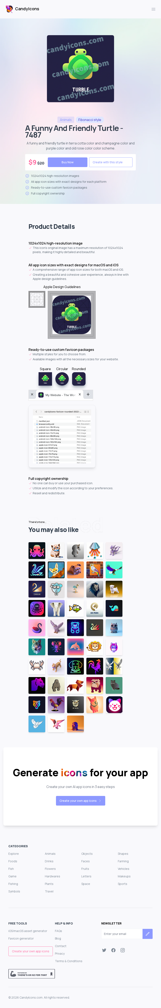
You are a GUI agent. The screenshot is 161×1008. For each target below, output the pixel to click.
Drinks (49, 861)
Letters (86, 876)
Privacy (60, 953)
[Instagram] (123, 950)
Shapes (123, 854)
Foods (12, 861)
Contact (60, 946)
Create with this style (108, 162)
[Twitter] (104, 950)
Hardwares (52, 876)
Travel (49, 891)
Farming (123, 861)
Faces (85, 861)
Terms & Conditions (68, 961)
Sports (122, 884)
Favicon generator (21, 938)
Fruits (85, 869)
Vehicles (123, 869)
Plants (49, 884)
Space (85, 884)
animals (66, 119)
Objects (87, 854)
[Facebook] (113, 950)
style (89, 119)
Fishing (13, 884)
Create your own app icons (78, 801)
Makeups (124, 876)
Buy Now (68, 162)
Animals (50, 854)
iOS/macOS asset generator (27, 931)
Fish (11, 869)
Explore (13, 854)
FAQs (58, 931)
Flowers (50, 869)
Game (12, 876)
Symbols (14, 891)
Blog (58, 938)
